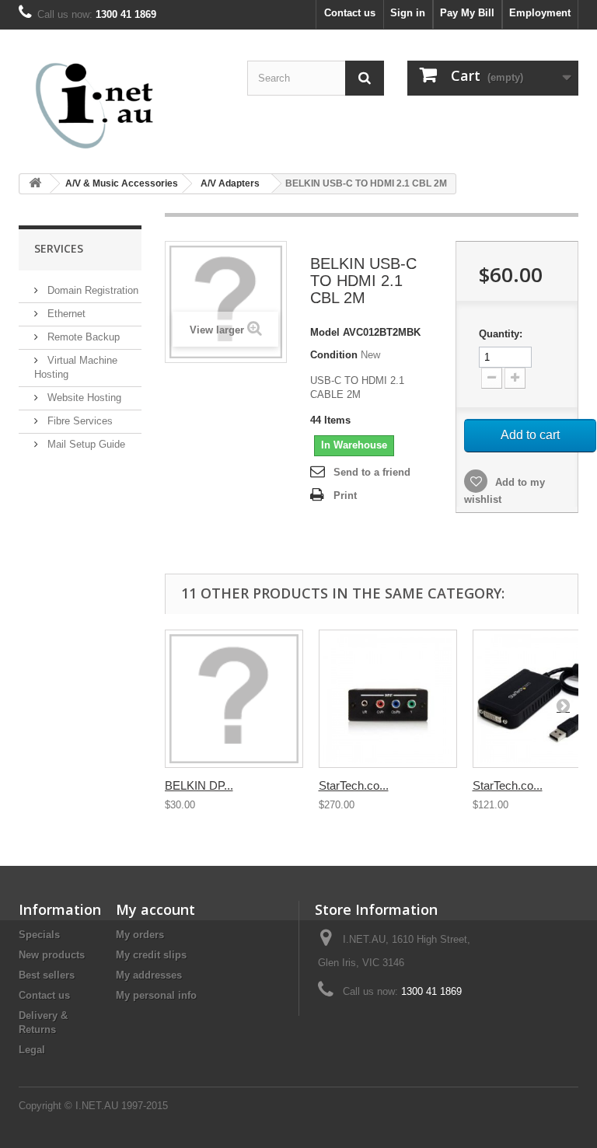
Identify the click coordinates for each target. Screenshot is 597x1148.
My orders (140, 934)
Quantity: (500, 334)
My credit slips (151, 955)
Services (58, 248)
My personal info (156, 995)
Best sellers (47, 975)
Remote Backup (82, 337)
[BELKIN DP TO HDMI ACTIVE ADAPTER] (234, 699)
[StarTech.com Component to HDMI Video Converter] (388, 699)
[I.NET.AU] (104, 105)
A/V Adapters (230, 183)
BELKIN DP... (199, 785)
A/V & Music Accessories (121, 183)
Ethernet (65, 313)
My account (155, 909)
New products (52, 955)
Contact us (349, 13)
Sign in (407, 13)
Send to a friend (371, 472)
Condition (334, 355)
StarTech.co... (354, 785)
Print (345, 495)
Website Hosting (82, 397)
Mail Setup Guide (84, 444)
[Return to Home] (35, 184)
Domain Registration (91, 290)
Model (325, 332)
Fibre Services (78, 421)
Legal (32, 1050)
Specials (39, 934)
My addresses (149, 975)
